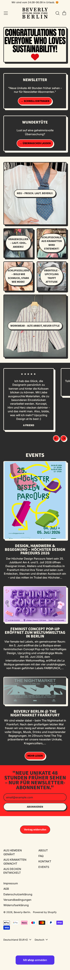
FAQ (40, 856)
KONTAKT (44, 861)
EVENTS (43, 867)
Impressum (10, 883)
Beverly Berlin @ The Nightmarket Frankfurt (35, 713)
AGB (6, 888)
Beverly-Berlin (22, 912)
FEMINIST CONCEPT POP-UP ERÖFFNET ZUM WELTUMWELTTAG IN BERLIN (35, 632)
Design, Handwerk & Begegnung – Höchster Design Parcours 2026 (35, 549)
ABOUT (43, 850)
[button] (57, 13)
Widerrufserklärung (16, 905)
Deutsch (39, 939)
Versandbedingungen (17, 899)
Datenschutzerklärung (17, 894)
